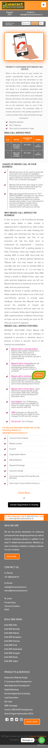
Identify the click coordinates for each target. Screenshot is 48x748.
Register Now (26, 23)
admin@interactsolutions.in (21, 519)
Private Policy (10, 602)
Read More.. (12, 556)
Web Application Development (17, 686)
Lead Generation (11, 698)
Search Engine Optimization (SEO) (18, 714)
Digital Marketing (11, 690)
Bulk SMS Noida (11, 657)
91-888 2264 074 (31, 517)
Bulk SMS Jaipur (11, 661)
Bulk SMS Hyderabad (13, 649)
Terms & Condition (12, 606)
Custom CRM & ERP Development (18, 710)
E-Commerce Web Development (17, 681)
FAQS (6, 610)
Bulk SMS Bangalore (12, 637)
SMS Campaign (10, 706)
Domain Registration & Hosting (24, 504)
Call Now (38, 375)
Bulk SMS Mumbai (12, 629)
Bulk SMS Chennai (12, 641)
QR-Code (8, 702)
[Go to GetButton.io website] (41, 745)
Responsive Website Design (15, 677)
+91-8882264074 (11, 577)
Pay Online (35, 23)
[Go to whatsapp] (41, 740)
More (41, 23)
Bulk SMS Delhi (10, 625)
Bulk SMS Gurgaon (12, 653)
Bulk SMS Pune (10, 645)
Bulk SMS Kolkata (11, 633)
